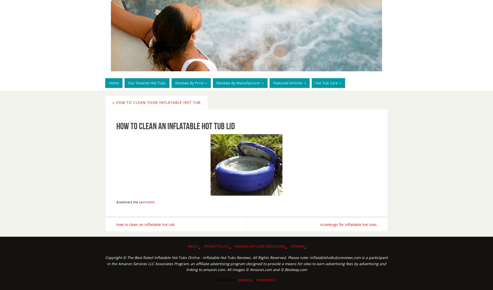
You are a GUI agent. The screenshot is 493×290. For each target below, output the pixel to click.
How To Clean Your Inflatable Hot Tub (156, 102)
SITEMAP (297, 246)
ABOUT (192, 246)
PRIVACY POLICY (216, 246)
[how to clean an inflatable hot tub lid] (246, 165)
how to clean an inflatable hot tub (145, 224)
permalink (147, 202)
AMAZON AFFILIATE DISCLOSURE (260, 246)
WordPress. (266, 280)
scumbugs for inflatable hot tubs (348, 224)
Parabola (245, 280)
